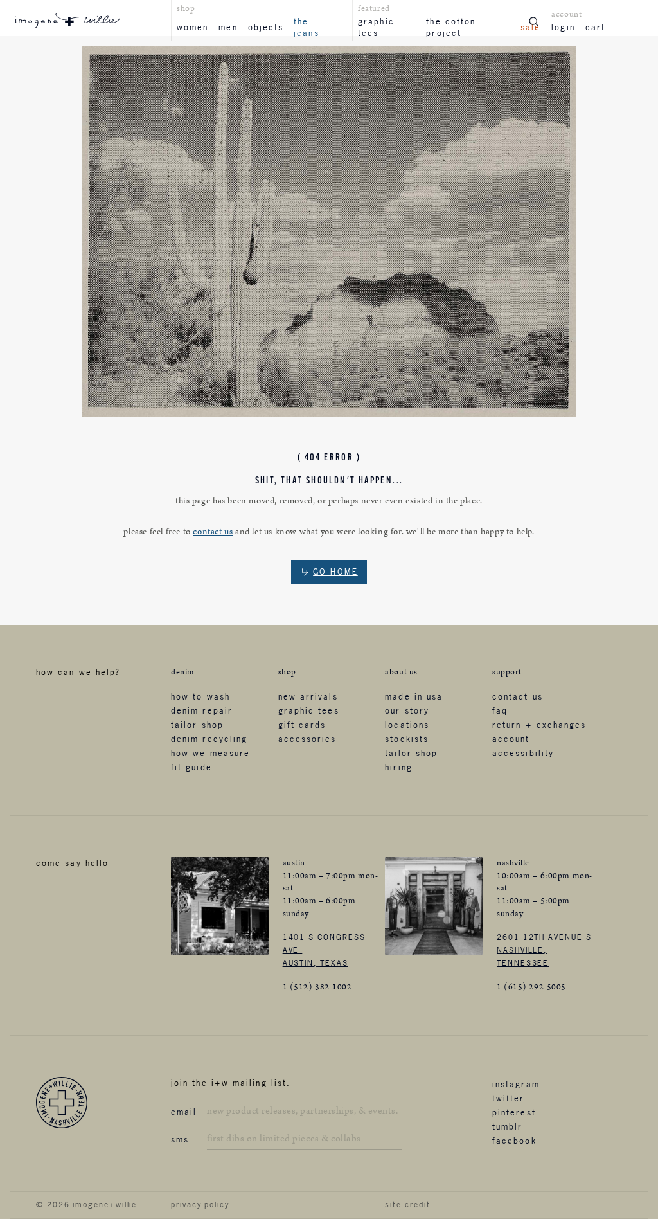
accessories (307, 739)
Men (227, 27)
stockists (407, 739)
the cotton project (451, 27)
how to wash (200, 696)
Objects (266, 27)
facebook (514, 1140)
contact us (213, 531)
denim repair (202, 710)
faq (500, 710)
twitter (508, 1098)
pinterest (514, 1112)
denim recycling (209, 739)
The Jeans (306, 27)
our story (407, 710)
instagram (516, 1084)
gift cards (302, 724)
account (511, 739)
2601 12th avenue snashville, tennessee (544, 950)
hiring (398, 767)
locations (407, 724)
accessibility (523, 753)
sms (180, 1139)
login (562, 27)
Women (192, 27)
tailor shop (197, 724)
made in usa (414, 696)
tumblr (507, 1126)
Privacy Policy (200, 1205)
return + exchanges (539, 724)
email (184, 1111)
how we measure (210, 753)
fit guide (191, 767)
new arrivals (308, 696)
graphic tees (376, 27)
